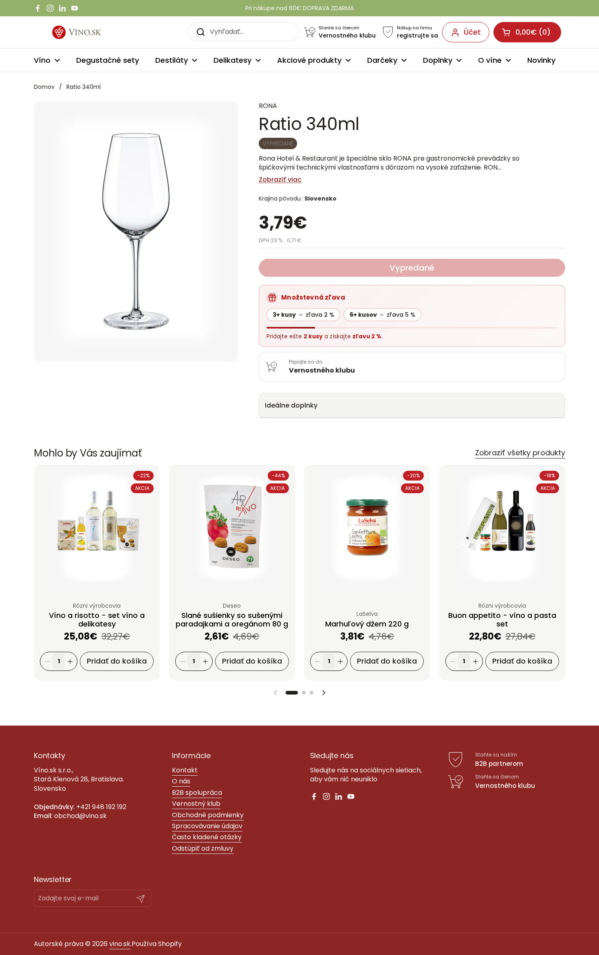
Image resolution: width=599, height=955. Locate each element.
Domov (44, 87)
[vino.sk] (86, 32)
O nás (181, 781)
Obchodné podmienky (208, 815)
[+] (70, 661)
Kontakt (185, 770)
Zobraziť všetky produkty (520, 453)
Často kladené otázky (207, 837)
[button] (292, 693)
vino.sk (119, 943)
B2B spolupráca (197, 792)
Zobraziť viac (280, 179)
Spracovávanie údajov (207, 826)
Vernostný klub (196, 803)
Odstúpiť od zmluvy (202, 848)
